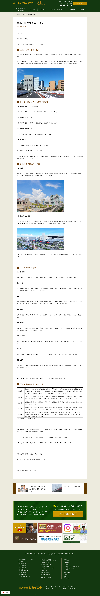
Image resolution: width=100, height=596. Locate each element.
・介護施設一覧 (22, 569)
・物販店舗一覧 (22, 563)
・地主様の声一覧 (45, 572)
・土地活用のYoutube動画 (47, 568)
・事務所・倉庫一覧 (23, 570)
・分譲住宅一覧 (22, 572)
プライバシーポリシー (69, 578)
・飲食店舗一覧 (22, 565)
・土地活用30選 (45, 562)
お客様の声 (43, 9)
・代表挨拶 (66, 564)
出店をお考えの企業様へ (47, 577)
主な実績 (32, 9)
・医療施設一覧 (22, 567)
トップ (15, 14)
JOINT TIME (67, 574)
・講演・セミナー (69, 569)
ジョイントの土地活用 (56, 9)
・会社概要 (66, 560)
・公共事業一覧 (22, 574)
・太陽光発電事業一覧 (24, 576)
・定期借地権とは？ (46, 564)
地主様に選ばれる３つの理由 (20, 9)
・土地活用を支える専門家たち (71, 566)
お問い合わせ (81, 3)
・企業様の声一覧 (45, 574)
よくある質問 (71, 9)
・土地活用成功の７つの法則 (48, 560)
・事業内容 (66, 562)
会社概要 (82, 9)
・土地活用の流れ (45, 566)
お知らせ (20, 14)
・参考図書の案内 (69, 568)
